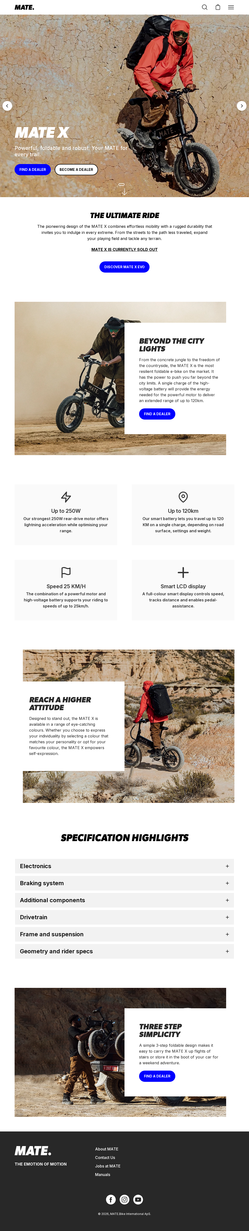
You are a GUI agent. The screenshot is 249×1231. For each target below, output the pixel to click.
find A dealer (157, 1076)
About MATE (106, 1149)
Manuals (102, 1174)
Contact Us (105, 1157)
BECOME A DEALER (76, 169)
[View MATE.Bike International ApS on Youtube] (138, 1199)
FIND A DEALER (32, 169)
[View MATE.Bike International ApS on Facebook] (111, 1199)
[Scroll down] (124, 191)
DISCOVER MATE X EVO (124, 267)
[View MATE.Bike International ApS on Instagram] (124, 1199)
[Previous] (7, 106)
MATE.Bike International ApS (130, 1214)
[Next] (242, 106)
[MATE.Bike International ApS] (24, 7)
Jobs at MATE (108, 1166)
